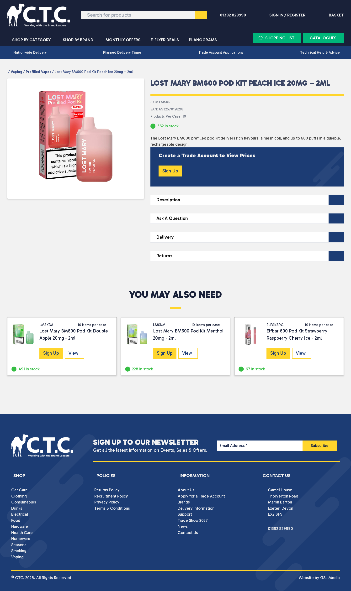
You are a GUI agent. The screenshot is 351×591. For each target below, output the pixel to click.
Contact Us (188, 532)
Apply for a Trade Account (201, 496)
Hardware (19, 526)
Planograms (203, 39)
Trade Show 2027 (193, 520)
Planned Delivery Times (122, 52)
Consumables (23, 502)
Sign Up (170, 171)
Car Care (19, 489)
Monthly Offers (123, 39)
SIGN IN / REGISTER (287, 15)
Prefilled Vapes (38, 72)
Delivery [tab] (165, 237)
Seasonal (19, 544)
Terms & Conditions (112, 508)
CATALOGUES (323, 38)
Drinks (16, 508)
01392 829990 (233, 15)
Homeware (20, 538)
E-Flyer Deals (165, 39)
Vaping (16, 72)
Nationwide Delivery (30, 52)
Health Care (22, 532)
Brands (184, 502)
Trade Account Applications (220, 52)
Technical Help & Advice (320, 52)
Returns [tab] (164, 256)
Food (15, 520)
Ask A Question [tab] (172, 218)
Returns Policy (107, 489)
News (183, 526)
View (73, 353)
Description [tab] (168, 199)
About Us (186, 489)
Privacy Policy (106, 502)
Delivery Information (196, 508)
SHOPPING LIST (279, 38)
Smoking (19, 550)
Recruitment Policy (111, 496)
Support (185, 514)
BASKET (336, 15)
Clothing (19, 496)
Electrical (19, 514)
